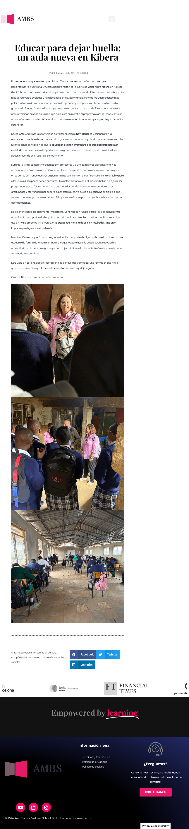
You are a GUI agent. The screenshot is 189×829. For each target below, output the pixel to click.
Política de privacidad (94, 761)
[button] (112, 19)
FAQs (157, 772)
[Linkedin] (33, 807)
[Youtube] (20, 807)
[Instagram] (46, 807)
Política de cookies (93, 766)
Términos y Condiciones (96, 757)
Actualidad (82, 72)
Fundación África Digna (38, 108)
